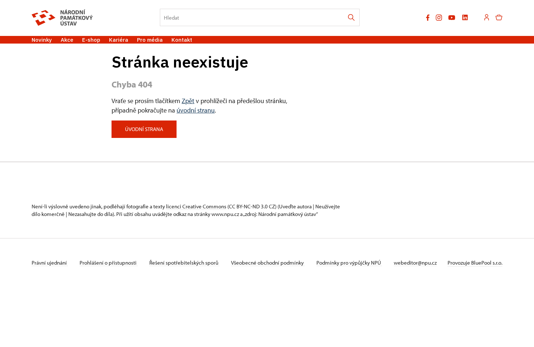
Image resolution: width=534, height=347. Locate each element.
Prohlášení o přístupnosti (109, 262)
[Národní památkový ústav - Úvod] (62, 17)
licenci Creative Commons (196, 206)
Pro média (150, 39)
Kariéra (118, 39)
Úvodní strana (144, 129)
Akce (67, 39)
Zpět (188, 101)
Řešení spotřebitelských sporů (184, 262)
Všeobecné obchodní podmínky (268, 262)
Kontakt (181, 39)
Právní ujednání (50, 262)
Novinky (42, 39)
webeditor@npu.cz (415, 262)
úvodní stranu (196, 110)
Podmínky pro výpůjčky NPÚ (349, 262)
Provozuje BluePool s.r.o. (475, 262)
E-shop (91, 39)
